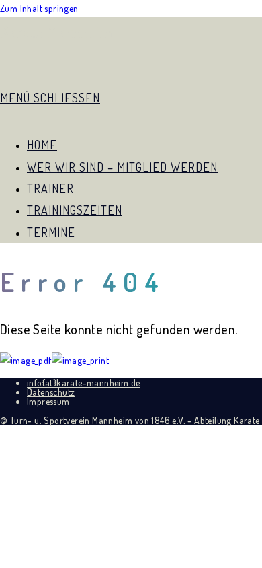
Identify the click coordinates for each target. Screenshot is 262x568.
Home (42, 144)
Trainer (50, 188)
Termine (51, 232)
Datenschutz (51, 392)
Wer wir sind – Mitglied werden (122, 166)
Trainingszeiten (74, 210)
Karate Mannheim (56, 31)
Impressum (48, 401)
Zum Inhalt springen (39, 8)
